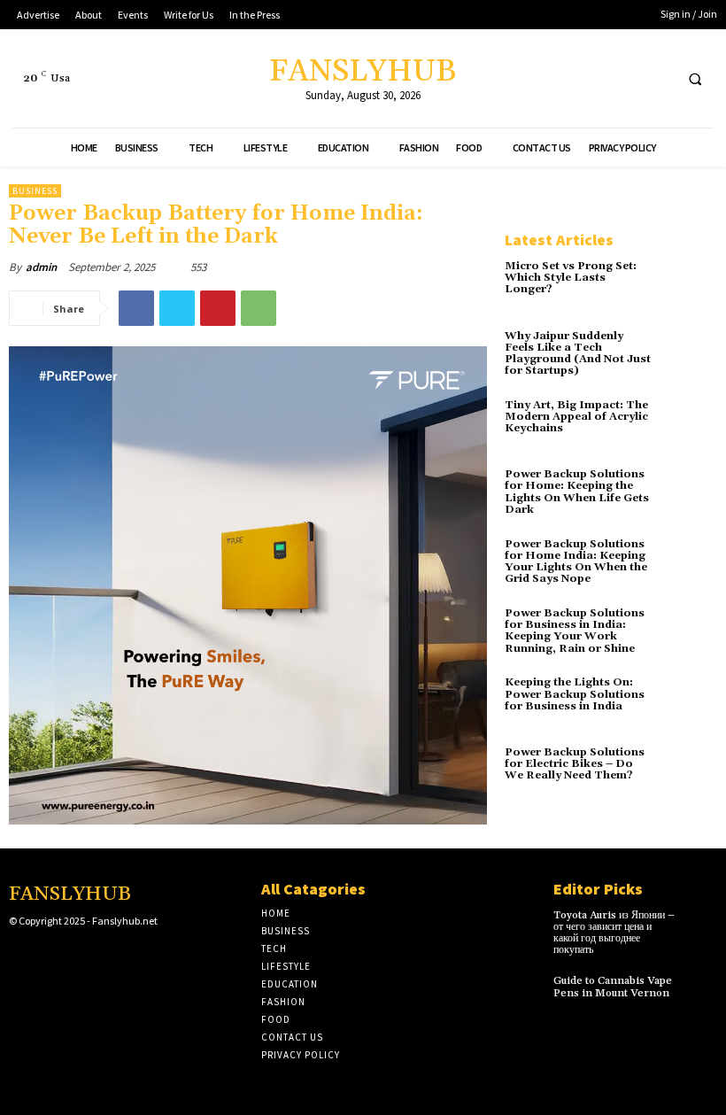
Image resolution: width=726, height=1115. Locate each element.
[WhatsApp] (258, 308)
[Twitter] (624, 78)
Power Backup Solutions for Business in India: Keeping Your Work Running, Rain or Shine (575, 631)
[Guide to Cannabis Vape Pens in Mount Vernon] (700, 988)
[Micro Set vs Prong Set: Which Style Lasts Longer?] (689, 287)
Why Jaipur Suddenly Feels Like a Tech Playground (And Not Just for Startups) (578, 353)
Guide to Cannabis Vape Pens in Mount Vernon (612, 986)
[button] (695, 79)
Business (35, 191)
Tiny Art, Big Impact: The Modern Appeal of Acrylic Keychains (576, 417)
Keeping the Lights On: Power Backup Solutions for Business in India (575, 694)
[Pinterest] (218, 308)
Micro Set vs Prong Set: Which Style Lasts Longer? (571, 277)
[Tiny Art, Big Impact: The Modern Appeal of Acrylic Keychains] (689, 426)
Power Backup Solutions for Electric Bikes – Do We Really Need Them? (575, 764)
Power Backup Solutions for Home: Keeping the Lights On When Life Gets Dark (577, 492)
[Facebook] (591, 78)
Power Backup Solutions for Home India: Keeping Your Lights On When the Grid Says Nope (576, 562)
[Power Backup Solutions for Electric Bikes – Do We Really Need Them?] (689, 774)
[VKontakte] (102, 955)
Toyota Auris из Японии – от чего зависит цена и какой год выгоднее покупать (614, 933)
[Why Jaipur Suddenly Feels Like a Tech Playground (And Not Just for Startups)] (689, 357)
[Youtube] (656, 78)
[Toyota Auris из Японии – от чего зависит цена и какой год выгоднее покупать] (700, 922)
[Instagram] (47, 955)
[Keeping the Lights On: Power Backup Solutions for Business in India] (689, 704)
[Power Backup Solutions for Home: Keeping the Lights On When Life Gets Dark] (689, 495)
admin (41, 267)
